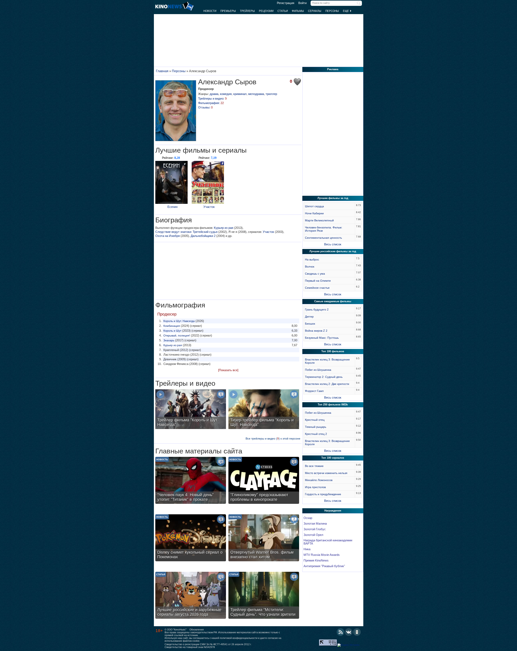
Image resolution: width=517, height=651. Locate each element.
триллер (271, 94)
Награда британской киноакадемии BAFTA (328, 542)
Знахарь (168, 340)
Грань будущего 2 (317, 309)
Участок (209, 206)
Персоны (332, 10)
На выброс (312, 259)
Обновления (196, 629)
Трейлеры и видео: (212, 98)
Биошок (310, 323)
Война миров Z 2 (316, 330)
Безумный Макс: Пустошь (322, 337)
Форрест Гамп (314, 391)
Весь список (332, 244)
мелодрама (256, 94)
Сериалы (314, 10)
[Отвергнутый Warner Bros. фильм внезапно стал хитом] (263, 538)
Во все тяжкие (314, 466)
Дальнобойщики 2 (203, 235)
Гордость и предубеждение (323, 494)
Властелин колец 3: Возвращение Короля (327, 361)
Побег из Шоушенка (318, 369)
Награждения (332, 510)
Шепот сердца (314, 206)
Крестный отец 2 (316, 433)
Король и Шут (172, 330)
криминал (240, 94)
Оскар (308, 518)
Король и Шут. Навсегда (179, 321)
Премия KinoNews (316, 560)
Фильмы (298, 10)
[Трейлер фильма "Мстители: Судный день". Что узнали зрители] (263, 596)
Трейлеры (247, 10)
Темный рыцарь (315, 426)
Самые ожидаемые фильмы (332, 301)
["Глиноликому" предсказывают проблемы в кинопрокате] (263, 481)
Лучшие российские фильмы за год (332, 251)
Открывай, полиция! (176, 335)
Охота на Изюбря (167, 235)
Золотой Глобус (315, 529)
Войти (302, 3)
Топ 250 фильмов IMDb (333, 404)
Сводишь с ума (315, 273)
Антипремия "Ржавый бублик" (324, 566)
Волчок (309, 266)
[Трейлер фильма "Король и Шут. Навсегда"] (190, 409)
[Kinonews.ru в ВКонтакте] (349, 632)
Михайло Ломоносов (318, 480)
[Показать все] (228, 370)
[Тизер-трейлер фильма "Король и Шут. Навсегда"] (263, 409)
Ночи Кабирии (314, 213)
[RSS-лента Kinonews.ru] (340, 632)
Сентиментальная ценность (323, 237)
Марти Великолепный (319, 220)
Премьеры (228, 10)
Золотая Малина (315, 523)
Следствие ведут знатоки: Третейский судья (186, 231)
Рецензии (266, 10)
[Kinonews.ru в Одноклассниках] (357, 632)
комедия (226, 94)
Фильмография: (211, 103)
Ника (307, 549)
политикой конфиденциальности (238, 638)
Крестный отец (315, 419)
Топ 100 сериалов (332, 457)
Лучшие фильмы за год (332, 198)
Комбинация (171, 325)
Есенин (172, 206)
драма (214, 94)
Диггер (309, 316)
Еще (346, 10)
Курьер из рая (223, 227)
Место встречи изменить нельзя (326, 473)
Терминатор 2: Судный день (324, 376)
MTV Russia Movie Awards (322, 554)
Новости (209, 10)
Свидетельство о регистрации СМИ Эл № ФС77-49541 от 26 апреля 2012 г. (208, 644)
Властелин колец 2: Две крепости (327, 383)
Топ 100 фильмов (332, 351)
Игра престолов (315, 487)
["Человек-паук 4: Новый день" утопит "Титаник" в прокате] (190, 481)
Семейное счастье (317, 287)
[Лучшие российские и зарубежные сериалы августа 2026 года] (190, 596)
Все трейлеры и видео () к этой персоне (273, 438)
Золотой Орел (313, 534)
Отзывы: (205, 107)
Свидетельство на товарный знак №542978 (190, 647)
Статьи (282, 10)
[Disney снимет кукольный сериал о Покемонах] (190, 538)
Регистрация (285, 3)
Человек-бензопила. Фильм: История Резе (323, 229)
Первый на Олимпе (318, 280)
